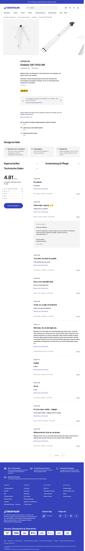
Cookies (56, 540)
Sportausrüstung (40, 13)
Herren (23, 13)
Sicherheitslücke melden (31, 540)
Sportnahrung (52, 13)
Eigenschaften (12, 163)
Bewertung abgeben (13, 205)
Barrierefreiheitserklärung (67, 540)
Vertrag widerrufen (9, 543)
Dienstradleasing (29, 499)
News (64, 493)
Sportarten (7, 13)
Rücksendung (8, 499)
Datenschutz (18, 540)
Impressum (11, 540)
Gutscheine (27, 496)
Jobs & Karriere (47, 493)
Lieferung (26, 488)
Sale (61, 13)
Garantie (6, 501)
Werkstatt (26, 493)
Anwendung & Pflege (56, 163)
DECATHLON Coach (68, 491)
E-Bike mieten (28, 504)
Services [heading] (26, 485)
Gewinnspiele (67, 496)
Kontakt (6, 491)
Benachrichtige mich (26, 117)
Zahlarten (26, 491)
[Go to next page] (63, 455)
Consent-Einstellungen (45, 540)
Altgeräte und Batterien (30, 501)
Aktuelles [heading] (66, 485)
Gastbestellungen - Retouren (12, 504)
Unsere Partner (47, 496)
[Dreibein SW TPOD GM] (21, 37)
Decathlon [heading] (47, 485)
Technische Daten (13, 168)
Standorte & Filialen (49, 491)
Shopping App (67, 488)
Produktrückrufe (8, 496)
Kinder (30, 13)
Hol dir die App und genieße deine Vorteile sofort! (42, 2)
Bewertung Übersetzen (41, 189)
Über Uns (46, 488)
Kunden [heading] (6, 485)
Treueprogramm (8, 488)
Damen (15, 13)
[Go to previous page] (51, 455)
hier (38, 549)
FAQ (5, 493)
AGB (5, 540)
